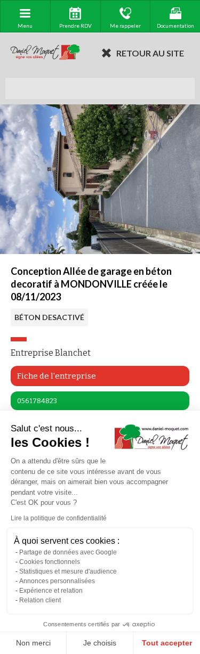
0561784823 (37, 401)
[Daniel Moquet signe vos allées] (45, 52)
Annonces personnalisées (57, 581)
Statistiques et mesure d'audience (68, 571)
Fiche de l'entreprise (56, 376)
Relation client (40, 600)
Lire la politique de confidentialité (59, 518)
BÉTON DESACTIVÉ (49, 317)
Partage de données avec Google (68, 552)
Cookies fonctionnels (49, 562)
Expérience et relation (51, 590)
